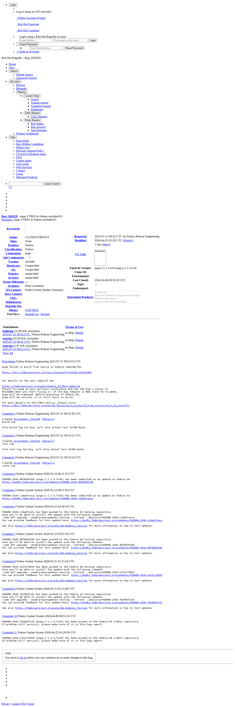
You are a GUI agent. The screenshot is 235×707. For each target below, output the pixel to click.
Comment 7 (9, 533)
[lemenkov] (100, 251)
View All (8, 353)
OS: (13, 269)
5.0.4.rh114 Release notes (31, 154)
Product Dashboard (27, 133)
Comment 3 (9, 457)
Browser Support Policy (30, 150)
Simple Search (24, 74)
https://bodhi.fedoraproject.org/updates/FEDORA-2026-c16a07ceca (47, 498)
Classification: (13, 249)
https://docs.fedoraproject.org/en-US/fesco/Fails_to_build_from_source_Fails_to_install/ (66, 405)
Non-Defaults (39, 130)
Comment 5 (9, 490)
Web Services (24, 167)
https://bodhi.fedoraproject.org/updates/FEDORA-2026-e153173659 (116, 575)
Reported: (80, 236)
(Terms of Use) (74, 327)
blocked (45, 314)
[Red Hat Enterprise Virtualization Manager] (117, 295)
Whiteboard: (13, 302)
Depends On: (13, 306)
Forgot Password (27, 44)
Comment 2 (9, 435)
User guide (22, 163)
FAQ (19, 157)
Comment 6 (9, 506)
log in (23, 657)
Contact (20, 170)
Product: (13, 245)
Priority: (13, 273)
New (12, 67)
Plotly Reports (32, 120)
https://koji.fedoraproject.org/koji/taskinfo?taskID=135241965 (47, 372)
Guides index (24, 160)
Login (13, 4)
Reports (22, 92)
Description (8, 361)
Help (12, 137)
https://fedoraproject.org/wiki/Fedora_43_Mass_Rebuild (41, 386)
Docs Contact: (13, 293)
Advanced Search (26, 77)
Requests (21, 88)
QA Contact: (13, 289)
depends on (31, 314)
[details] (48, 419)
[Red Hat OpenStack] (117, 298)
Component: (13, 253)
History (128, 240)
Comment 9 (9, 588)
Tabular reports (39, 102)
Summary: (7, 219)
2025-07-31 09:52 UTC (16, 334)
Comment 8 (9, 561)
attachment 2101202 (27, 463)
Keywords (13, 228)
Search (14, 71)
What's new (23, 147)
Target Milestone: (13, 281)
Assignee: (13, 285)
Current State (32, 96)
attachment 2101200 (27, 419)
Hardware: (13, 265)
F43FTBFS (32, 310)
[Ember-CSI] (117, 292)
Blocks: (13, 310)
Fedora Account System (30, 17)
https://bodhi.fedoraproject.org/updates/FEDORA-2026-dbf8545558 (47, 482)
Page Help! (22, 140)
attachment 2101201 (27, 441)
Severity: (13, 277)
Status (13, 237)
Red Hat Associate (27, 24)
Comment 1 (9, 413)
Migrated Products (26, 177)
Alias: (13, 241)
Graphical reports (41, 106)
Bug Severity (38, 127)
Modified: (81, 240)
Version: (13, 261)
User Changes (39, 116)
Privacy (5, 703)
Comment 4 (9, 473)
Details (79, 332)
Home (12, 64)
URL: (13, 298)
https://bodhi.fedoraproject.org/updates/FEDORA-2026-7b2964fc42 (116, 602)
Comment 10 (9, 616)
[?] (10, 187)
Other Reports (32, 113)
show (106, 244)
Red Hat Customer (27, 30)
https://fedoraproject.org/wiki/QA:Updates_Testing (51, 525)
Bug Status (37, 123)
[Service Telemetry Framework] (117, 301)
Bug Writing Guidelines (30, 144)
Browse (20, 85)
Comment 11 (9, 632)
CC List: (80, 254)
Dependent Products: (80, 297)
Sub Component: (13, 257)
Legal (19, 173)
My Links (15, 81)
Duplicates (37, 109)
